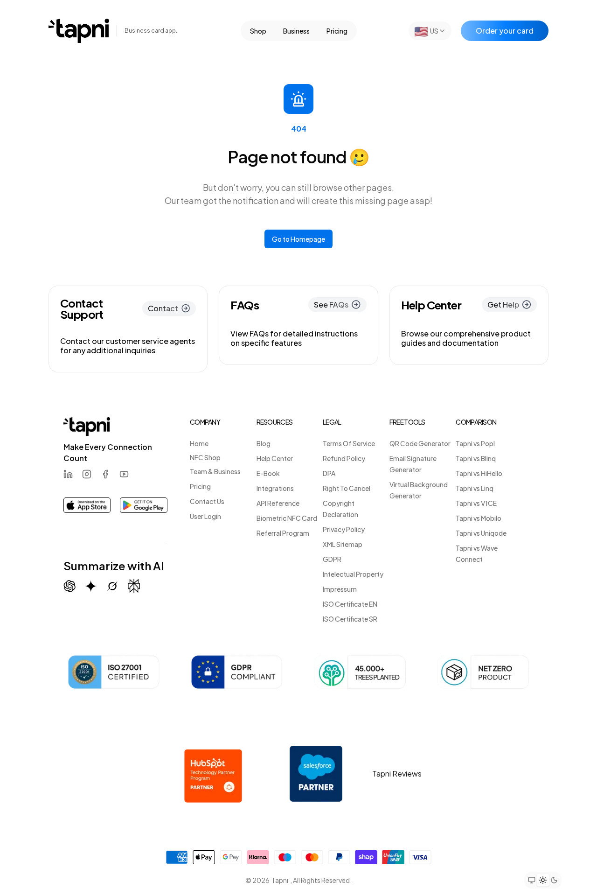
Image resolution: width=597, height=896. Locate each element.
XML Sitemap (342, 544)
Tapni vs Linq (474, 488)
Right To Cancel (346, 488)
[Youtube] (124, 474)
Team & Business (215, 471)
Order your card (505, 30)
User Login (205, 516)
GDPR (332, 559)
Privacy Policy (344, 529)
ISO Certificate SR (350, 619)
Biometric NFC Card (287, 518)
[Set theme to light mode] (543, 880)
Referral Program (283, 533)
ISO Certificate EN (350, 604)
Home (199, 443)
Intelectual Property (353, 574)
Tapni (279, 880)
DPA (329, 473)
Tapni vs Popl (475, 443)
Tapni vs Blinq (476, 458)
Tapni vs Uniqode (481, 533)
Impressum (340, 589)
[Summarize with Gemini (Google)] (91, 586)
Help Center (275, 458)
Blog (264, 443)
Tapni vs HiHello (479, 473)
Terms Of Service (349, 443)
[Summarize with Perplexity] (134, 586)
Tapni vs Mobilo (478, 518)
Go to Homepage (298, 239)
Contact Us (207, 501)
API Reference (278, 503)
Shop (258, 31)
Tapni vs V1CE (476, 503)
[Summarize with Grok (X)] (112, 586)
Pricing (336, 31)
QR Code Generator (420, 443)
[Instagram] (86, 474)
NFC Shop (205, 457)
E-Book (268, 473)
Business (296, 31)
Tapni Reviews (397, 773)
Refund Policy (344, 458)
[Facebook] (105, 474)
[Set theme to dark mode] (554, 880)
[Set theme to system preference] (531, 880)
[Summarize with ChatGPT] (69, 586)
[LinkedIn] (68, 474)
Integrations (275, 488)
